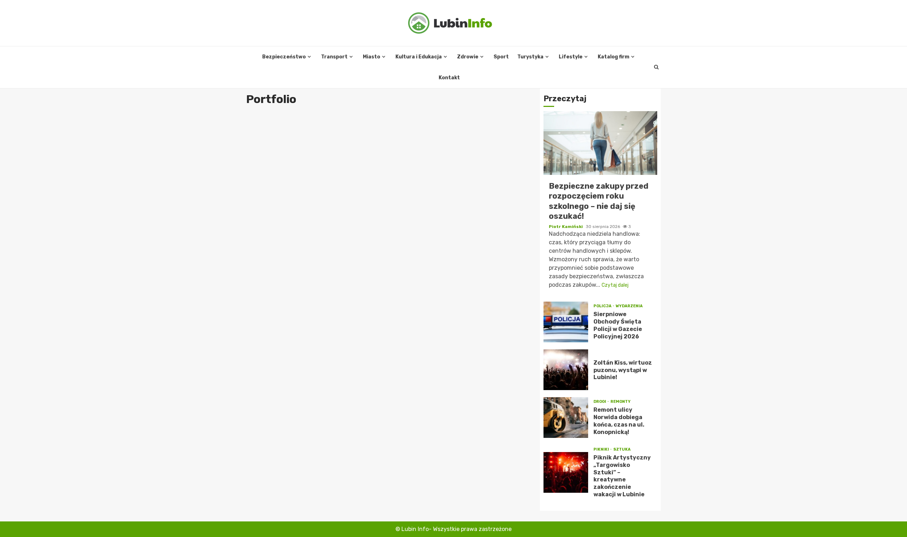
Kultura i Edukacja (418, 57)
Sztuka (622, 449)
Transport (334, 57)
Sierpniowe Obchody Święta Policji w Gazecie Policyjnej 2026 (565, 322)
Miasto (371, 57)
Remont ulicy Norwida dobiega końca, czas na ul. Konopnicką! (565, 417)
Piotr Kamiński (566, 226)
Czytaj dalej (615, 285)
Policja (602, 306)
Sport (501, 57)
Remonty (620, 402)
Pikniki (601, 449)
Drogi (600, 402)
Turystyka (530, 57)
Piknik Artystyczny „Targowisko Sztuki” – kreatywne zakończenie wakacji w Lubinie (565, 472)
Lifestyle (570, 57)
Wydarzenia (629, 306)
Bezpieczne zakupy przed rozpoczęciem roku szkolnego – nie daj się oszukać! (600, 143)
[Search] (656, 67)
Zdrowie (467, 57)
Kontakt (449, 78)
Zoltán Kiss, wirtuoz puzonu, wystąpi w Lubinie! (565, 369)
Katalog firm (613, 57)
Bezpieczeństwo (284, 57)
